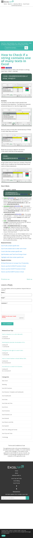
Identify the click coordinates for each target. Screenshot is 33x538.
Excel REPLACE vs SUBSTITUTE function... (12, 366)
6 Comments (5, 338)
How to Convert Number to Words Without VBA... (14, 358)
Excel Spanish (5, 426)
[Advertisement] (16, 23)
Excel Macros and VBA (7, 422)
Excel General (5, 418)
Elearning (4, 384)
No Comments (6, 363)
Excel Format (16, 483)
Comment (4, 303)
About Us (10, 4)
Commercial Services (16, 5)
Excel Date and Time (7, 403)
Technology (5, 437)
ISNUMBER (13, 76)
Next (28, 279)
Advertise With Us (17, 4)
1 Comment (5, 346)
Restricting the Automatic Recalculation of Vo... (13, 342)
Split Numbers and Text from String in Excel (13, 254)
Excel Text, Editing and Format (9, 429)
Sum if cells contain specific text (10, 246)
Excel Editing (16, 481)
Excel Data (4, 399)
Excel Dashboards (6, 395)
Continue (4, 337)
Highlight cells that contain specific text (12, 257)
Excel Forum (26, 4)
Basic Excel (5, 380)
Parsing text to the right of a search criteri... (12, 350)
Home (5, 4)
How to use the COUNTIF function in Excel (13, 269)
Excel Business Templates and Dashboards (12, 392)
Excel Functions (6, 411)
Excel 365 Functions (7, 388)
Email (3, 297)
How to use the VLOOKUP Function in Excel (13, 266)
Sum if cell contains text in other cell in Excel (13, 248)
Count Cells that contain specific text (11, 251)
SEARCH (20, 76)
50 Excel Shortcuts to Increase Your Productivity (15, 263)
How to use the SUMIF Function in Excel (12, 272)
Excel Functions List (7, 414)
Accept (3, 535)
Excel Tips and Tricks (7, 433)
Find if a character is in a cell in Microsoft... (12, 334)
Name (3, 292)
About (16, 473)
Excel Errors (5, 407)
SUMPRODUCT (11, 193)
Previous (4, 279)
